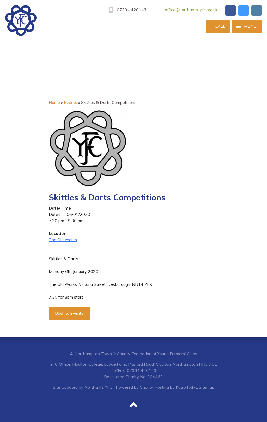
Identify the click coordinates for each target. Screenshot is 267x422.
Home (54, 102)
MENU (250, 26)
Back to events (69, 313)
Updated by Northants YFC (86, 387)
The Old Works (63, 239)
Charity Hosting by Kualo (163, 387)
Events (70, 102)
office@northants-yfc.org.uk (191, 9)
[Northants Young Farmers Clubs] (21, 20)
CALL (220, 26)
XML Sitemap (201, 387)
